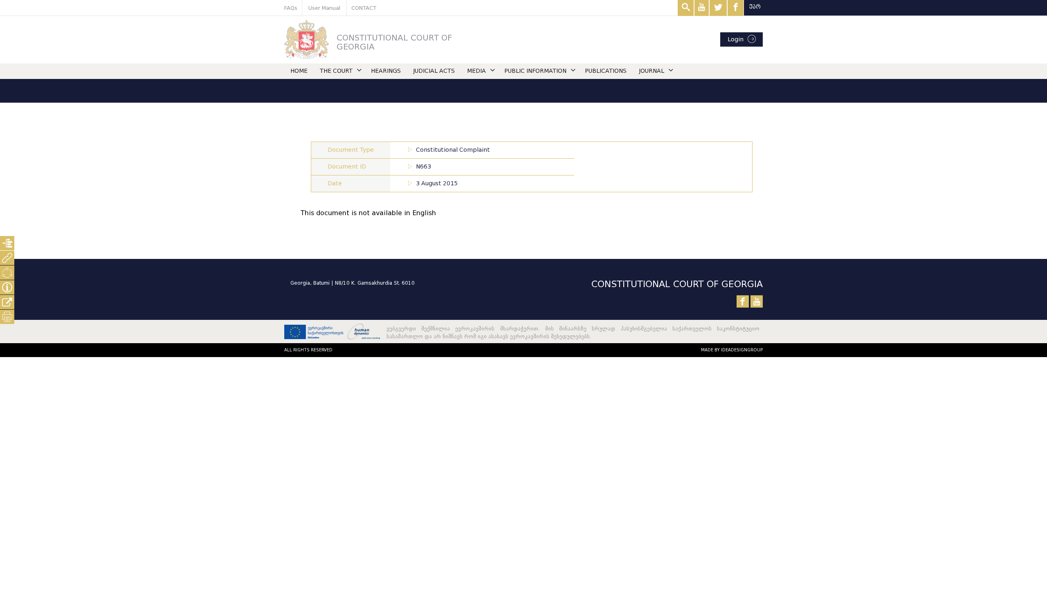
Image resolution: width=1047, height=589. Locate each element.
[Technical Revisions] (7, 272)
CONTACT (363, 7)
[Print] (7, 317)
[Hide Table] (7, 287)
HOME (299, 70)
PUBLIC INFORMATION (535, 70)
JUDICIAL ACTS (434, 70)
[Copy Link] (7, 302)
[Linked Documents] (7, 258)
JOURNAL (651, 70)
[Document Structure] (7, 243)
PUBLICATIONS (606, 70)
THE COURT (336, 70)
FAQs (290, 7)
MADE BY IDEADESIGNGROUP (732, 350)
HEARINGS (386, 70)
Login (736, 39)
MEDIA (476, 70)
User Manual (324, 7)
